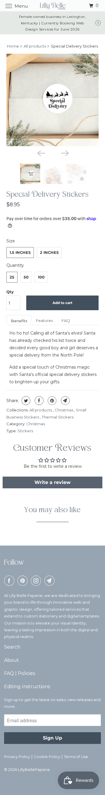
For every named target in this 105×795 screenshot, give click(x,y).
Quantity (15, 265)
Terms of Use (76, 756)
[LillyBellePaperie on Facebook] (10, 580)
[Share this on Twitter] (25, 400)
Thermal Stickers (58, 417)
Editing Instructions (27, 686)
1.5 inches (20, 252)
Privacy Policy (17, 756)
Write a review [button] (52, 482)
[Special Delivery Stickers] (52, 100)
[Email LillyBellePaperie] (50, 580)
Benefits (19, 320)
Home (13, 46)
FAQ (66, 320)
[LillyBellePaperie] (52, 5)
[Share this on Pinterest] (51, 400)
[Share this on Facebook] (38, 400)
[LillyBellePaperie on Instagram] (37, 580)
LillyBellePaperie (34, 769)
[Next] (64, 152)
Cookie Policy (47, 756)
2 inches (49, 252)
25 (12, 277)
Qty (10, 291)
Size (10, 241)
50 (26, 277)
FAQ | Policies (19, 673)
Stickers (25, 430)
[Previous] (40, 152)
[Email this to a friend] (65, 400)
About (11, 660)
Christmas (64, 410)
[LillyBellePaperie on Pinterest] (24, 580)
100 (41, 277)
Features (44, 320)
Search (12, 647)
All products (35, 46)
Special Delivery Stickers (47, 195)
